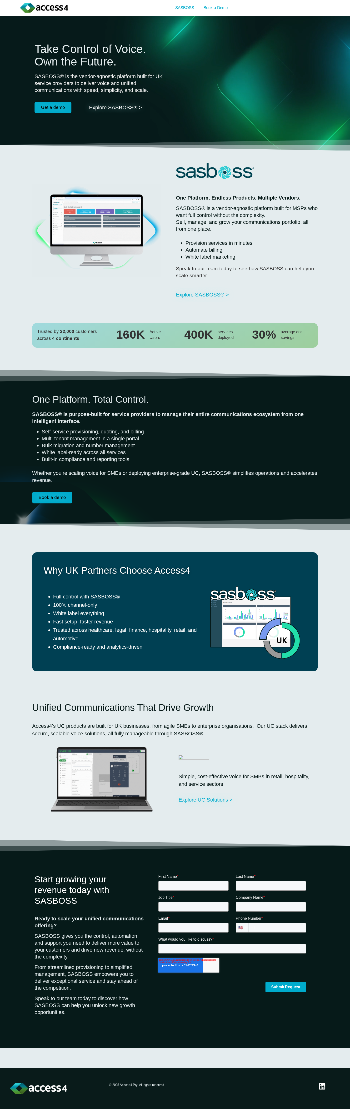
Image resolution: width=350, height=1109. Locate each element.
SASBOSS (184, 7)
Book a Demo (216, 7)
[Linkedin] (322, 1086)
